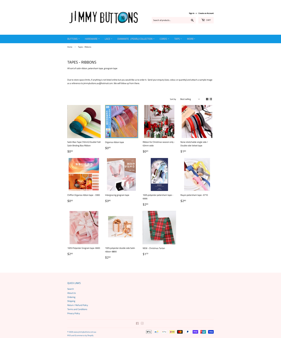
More (190, 39)
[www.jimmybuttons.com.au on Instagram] (142, 323)
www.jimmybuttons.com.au (84, 331)
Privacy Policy (73, 313)
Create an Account (206, 13)
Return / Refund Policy (77, 305)
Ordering (71, 297)
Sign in (191, 13)
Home (69, 46)
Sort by (173, 99)
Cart (208, 20)
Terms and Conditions (77, 309)
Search (70, 289)
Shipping (71, 301)
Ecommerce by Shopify (84, 335)
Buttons (72, 39)
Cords (164, 39)
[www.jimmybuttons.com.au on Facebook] (137, 323)
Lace (108, 39)
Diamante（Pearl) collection (135, 39)
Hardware (91, 39)
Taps (177, 39)
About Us (71, 293)
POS (69, 335)
